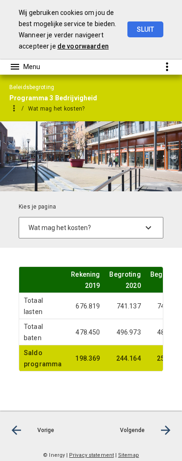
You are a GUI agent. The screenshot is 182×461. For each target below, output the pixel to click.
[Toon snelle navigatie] (167, 66)
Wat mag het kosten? (56, 108)
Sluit (145, 29)
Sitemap (128, 455)
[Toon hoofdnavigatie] (24, 66)
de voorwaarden (83, 46)
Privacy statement (91, 455)
